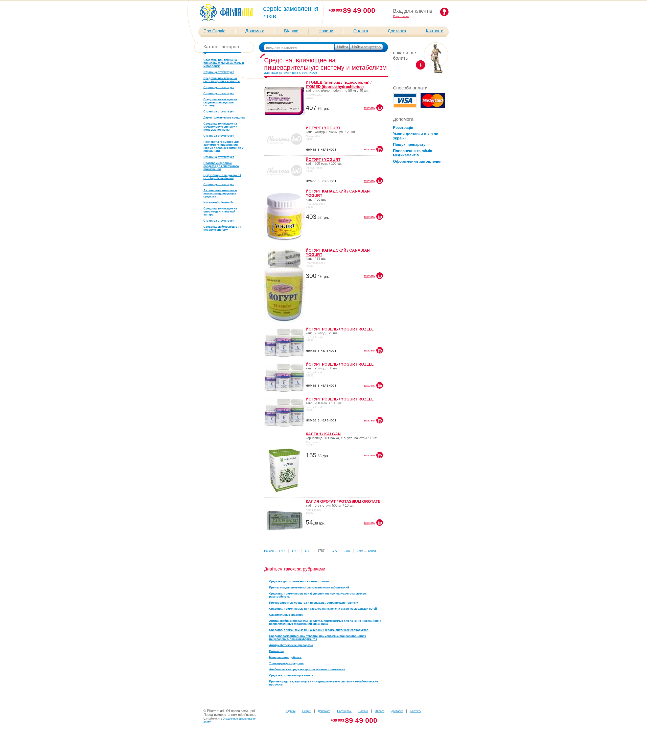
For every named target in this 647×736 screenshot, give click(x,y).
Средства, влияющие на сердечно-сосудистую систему (220, 102)
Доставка (397, 31)
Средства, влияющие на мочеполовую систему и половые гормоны (220, 126)
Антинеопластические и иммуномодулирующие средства (220, 193)
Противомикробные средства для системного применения (221, 166)
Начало (269, 550)
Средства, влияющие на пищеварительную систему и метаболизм (223, 62)
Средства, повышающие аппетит (292, 675)
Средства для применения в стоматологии (299, 581)
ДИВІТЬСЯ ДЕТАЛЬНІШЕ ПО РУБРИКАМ (290, 72)
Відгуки (291, 31)
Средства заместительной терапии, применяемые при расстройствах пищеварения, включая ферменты (317, 637)
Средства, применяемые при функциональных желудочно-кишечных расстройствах (317, 595)
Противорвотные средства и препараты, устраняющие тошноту (313, 602)
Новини (325, 31)
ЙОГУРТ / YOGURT (323, 128)
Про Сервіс (214, 31)
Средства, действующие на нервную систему (222, 228)
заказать (369, 107)
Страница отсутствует (218, 72)
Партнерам (344, 711)
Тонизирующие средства (286, 663)
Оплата (360, 31)
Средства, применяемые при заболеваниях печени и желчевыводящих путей (323, 608)
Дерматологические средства (224, 117)
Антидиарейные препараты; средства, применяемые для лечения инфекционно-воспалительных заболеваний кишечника (325, 622)
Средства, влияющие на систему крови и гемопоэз (221, 80)
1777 (334, 550)
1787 (347, 550)
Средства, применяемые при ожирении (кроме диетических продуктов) (319, 629)
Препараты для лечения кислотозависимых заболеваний (309, 587)
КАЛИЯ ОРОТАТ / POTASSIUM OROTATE (343, 501)
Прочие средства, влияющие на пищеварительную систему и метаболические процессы (323, 683)
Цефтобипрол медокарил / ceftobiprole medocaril (222, 177)
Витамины (276, 651)
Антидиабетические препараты (291, 645)
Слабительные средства (286, 614)
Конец (372, 550)
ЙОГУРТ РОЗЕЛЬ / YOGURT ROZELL (340, 329)
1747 (295, 550)
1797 (360, 550)
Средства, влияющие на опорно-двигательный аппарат (220, 211)
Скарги (306, 711)
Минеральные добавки (285, 657)
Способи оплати (410, 87)
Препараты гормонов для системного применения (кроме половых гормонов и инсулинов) (223, 146)
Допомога (254, 31)
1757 (308, 550)
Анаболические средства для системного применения (307, 669)
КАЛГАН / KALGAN (323, 434)
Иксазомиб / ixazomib (218, 202)
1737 (282, 550)
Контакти (435, 31)
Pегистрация (401, 16)
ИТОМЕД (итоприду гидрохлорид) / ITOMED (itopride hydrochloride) (339, 84)
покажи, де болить (404, 55)
